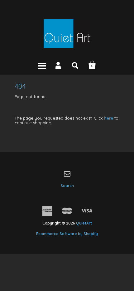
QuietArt (84, 223)
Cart (92, 65)
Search (75, 65)
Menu (41, 65)
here (108, 118)
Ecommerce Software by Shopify (67, 233)
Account (58, 65)
